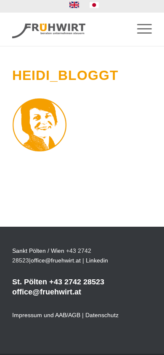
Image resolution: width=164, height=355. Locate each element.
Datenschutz (102, 315)
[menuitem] (74, 5)
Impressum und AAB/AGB (46, 315)
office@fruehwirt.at (56, 260)
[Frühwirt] (68, 29)
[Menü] (140, 29)
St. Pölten (29, 282)
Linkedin (97, 260)
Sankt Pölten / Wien (38, 250)
